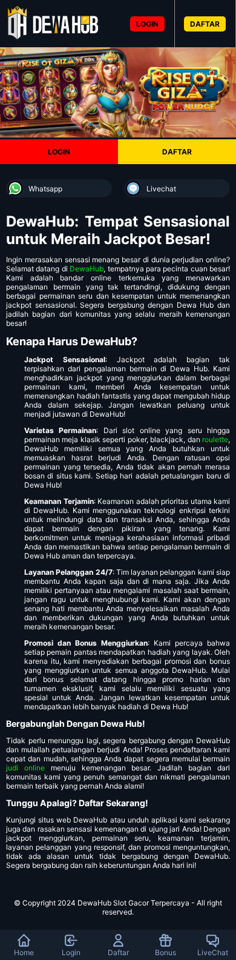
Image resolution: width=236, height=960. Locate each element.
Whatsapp (45, 188)
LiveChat (212, 952)
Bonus (165, 952)
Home (24, 952)
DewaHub (86, 268)
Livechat (161, 188)
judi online (25, 767)
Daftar (118, 952)
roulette (215, 439)
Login (71, 952)
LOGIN (147, 23)
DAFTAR (205, 23)
